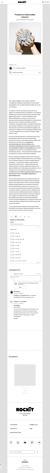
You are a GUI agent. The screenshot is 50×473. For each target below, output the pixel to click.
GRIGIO (12, 222)
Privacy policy (28, 467)
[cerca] (45, 2)
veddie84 (17, 305)
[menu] (2, 2)
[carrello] (43, 2)
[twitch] (32, 442)
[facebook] (11, 442)
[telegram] (39, 442)
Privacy (0, 466)
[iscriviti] (37, 452)
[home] (22, 2)
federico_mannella (19, 295)
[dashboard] (48, 2)
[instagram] (18, 442)
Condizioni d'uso (22, 467)
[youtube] (25, 442)
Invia (20, 287)
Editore (24, 461)
